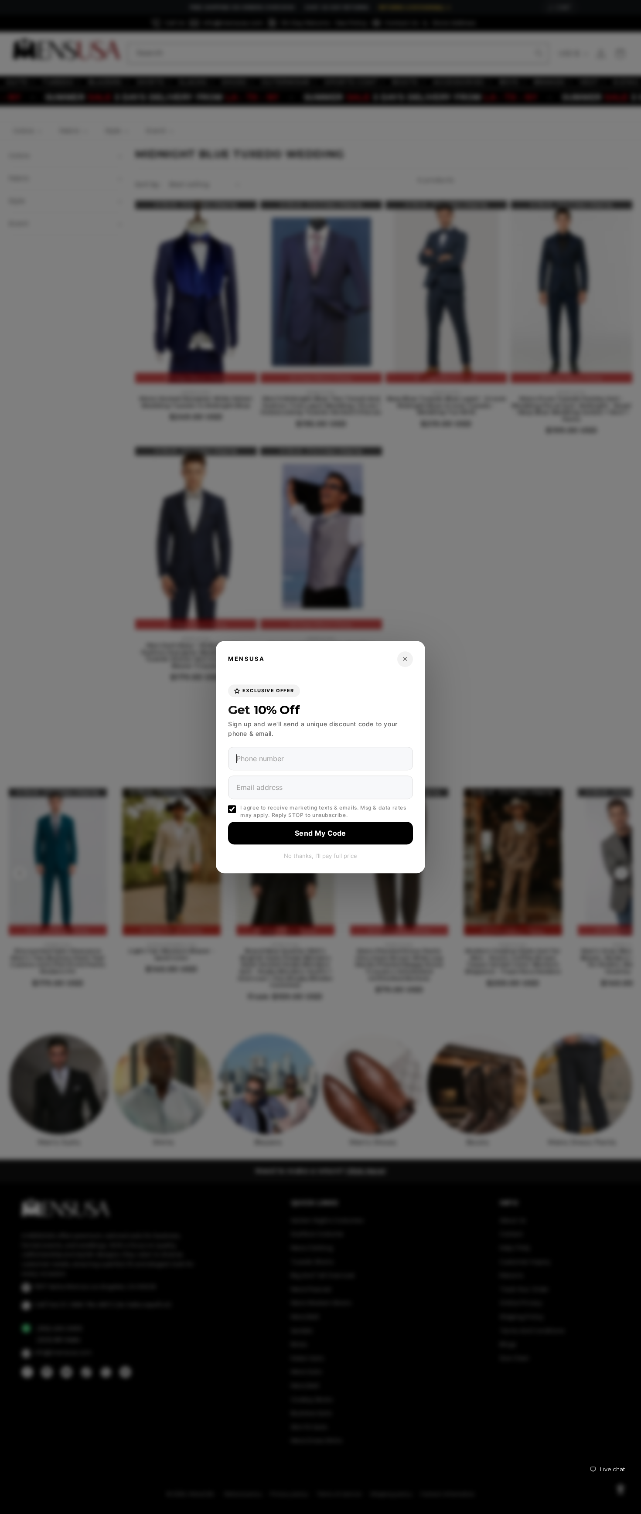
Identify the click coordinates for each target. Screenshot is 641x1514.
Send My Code (320, 833)
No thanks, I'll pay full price (320, 855)
